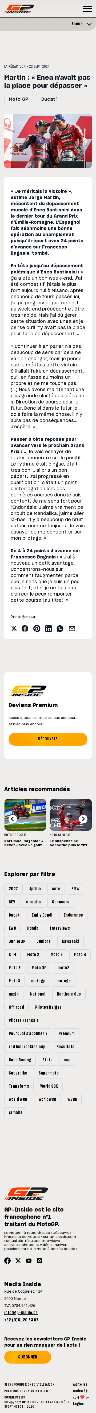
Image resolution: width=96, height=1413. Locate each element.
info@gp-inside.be (21, 1313)
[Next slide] (83, 819)
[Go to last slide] (13, 819)
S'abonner (27, 1357)
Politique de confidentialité (26, 1391)
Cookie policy (14, 1397)
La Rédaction (15, 67)
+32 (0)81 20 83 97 (21, 1320)
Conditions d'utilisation (34, 1384)
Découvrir (48, 739)
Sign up (9, 1384)
